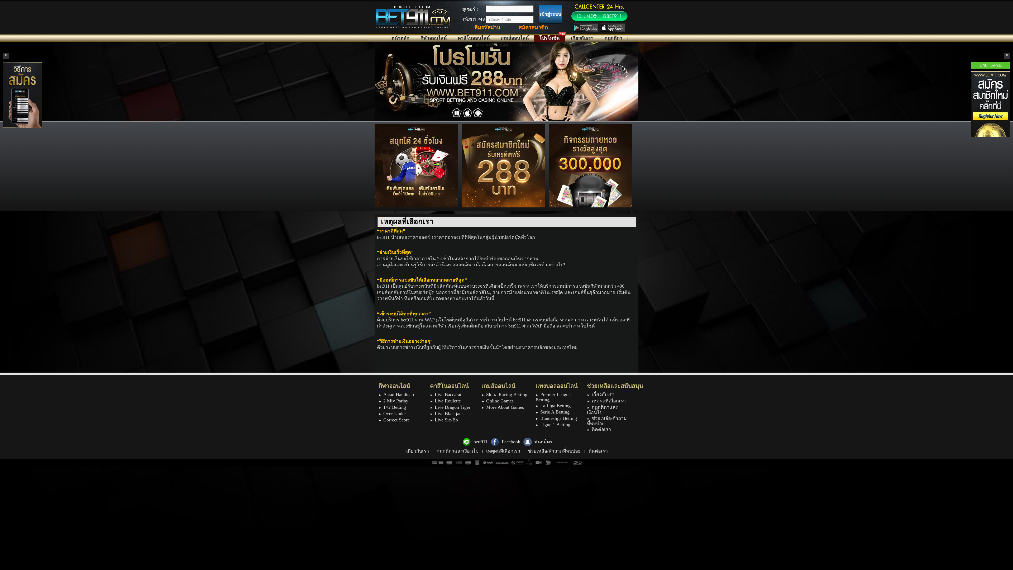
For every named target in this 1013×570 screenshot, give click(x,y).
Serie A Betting (555, 412)
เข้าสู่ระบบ (550, 14)
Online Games (500, 400)
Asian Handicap (398, 394)
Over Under (394, 413)
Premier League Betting (553, 397)
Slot (490, 394)
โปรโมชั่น (549, 38)
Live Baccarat (448, 394)
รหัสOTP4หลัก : (478, 19)
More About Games (505, 407)
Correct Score (396, 419)
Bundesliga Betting (558, 418)
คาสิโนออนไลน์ (474, 38)
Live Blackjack (449, 413)
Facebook (511, 441)
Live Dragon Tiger (452, 407)
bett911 (481, 441)
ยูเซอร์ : (470, 9)
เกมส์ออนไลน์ (515, 38)
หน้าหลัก (400, 38)
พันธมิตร (543, 441)
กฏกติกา (613, 38)
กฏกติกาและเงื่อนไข (602, 410)
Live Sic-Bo (446, 419)
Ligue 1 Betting (555, 424)
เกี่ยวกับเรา (582, 38)
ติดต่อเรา (528, 45)
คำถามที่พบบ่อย (492, 45)
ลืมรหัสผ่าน (487, 27)
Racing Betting (513, 394)
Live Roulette (448, 400)
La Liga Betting (555, 405)
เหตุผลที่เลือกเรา (609, 400)
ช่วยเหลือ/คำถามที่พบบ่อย (607, 421)
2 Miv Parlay (395, 400)
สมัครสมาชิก (533, 27)
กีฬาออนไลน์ (434, 38)
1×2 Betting (394, 407)
